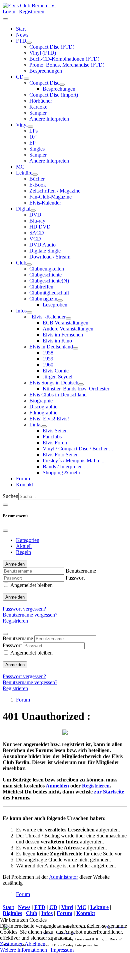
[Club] (29, 264)
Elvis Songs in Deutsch (53, 382)
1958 (48, 352)
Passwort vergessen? (24, 609)
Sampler (38, 113)
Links (35, 424)
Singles (37, 149)
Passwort (75, 578)
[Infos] (29, 312)
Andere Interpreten (49, 119)
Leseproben (55, 304)
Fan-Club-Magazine (50, 197)
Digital (23, 209)
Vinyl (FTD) (42, 53)
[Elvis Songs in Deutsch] (81, 384)
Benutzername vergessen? (30, 615)
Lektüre (24, 173)
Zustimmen (12, 944)
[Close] (5, 531)
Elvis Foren (55, 442)
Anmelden (15, 597)
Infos (21, 310)
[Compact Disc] (62, 85)
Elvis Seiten (55, 430)
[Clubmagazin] (60, 300)
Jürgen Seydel (57, 376)
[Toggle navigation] (5, 505)
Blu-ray (37, 221)
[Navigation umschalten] (5, 19)
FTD (21, 41)
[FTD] (29, 43)
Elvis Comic (56, 370)
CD (20, 77)
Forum (23, 478)
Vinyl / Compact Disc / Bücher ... (78, 448)
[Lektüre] (35, 175)
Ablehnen (35, 944)
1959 (48, 358)
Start (21, 29)
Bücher (37, 179)
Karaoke (38, 107)
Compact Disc (44, 83)
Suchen (10, 496)
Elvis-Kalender (45, 203)
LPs (33, 131)
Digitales (12, 913)
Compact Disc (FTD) (51, 47)
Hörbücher (40, 101)
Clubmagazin (43, 298)
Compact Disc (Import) (53, 95)
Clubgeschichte (45, 274)
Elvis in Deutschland (51, 346)
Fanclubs (52, 436)
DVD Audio (42, 244)
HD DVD (40, 227)
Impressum (62, 950)
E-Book (37, 185)
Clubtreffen (41, 286)
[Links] (44, 426)
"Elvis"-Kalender (47, 316)
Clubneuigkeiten (46, 268)
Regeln (23, 552)
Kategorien (27, 540)
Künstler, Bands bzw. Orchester (76, 388)
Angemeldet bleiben (31, 585)
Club (21, 262)
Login (9, 11)
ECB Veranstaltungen (65, 322)
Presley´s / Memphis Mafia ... (73, 460)
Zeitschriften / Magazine (54, 191)
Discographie (43, 406)
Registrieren (31, 11)
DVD (35, 215)
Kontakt (24, 484)
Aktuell (24, 546)
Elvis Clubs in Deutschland (58, 394)
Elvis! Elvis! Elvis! (49, 418)
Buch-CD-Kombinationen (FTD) (64, 59)
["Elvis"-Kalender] (68, 318)
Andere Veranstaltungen (68, 328)
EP (32, 143)
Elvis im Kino (57, 340)
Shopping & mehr (61, 472)
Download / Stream (49, 256)
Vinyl (22, 125)
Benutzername (81, 571)
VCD (35, 238)
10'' (33, 137)
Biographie (41, 400)
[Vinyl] (30, 127)
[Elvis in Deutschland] (75, 348)
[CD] (26, 79)
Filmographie (43, 412)
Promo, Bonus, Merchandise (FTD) (66, 65)
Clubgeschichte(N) (49, 280)
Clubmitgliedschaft (49, 292)
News (22, 35)
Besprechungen (45, 71)
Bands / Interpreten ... (65, 466)
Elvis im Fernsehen (63, 334)
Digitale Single (45, 250)
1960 (48, 364)
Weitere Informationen (23, 950)
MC (20, 167)
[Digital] (33, 211)
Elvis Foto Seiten (61, 454)
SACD (36, 233)
